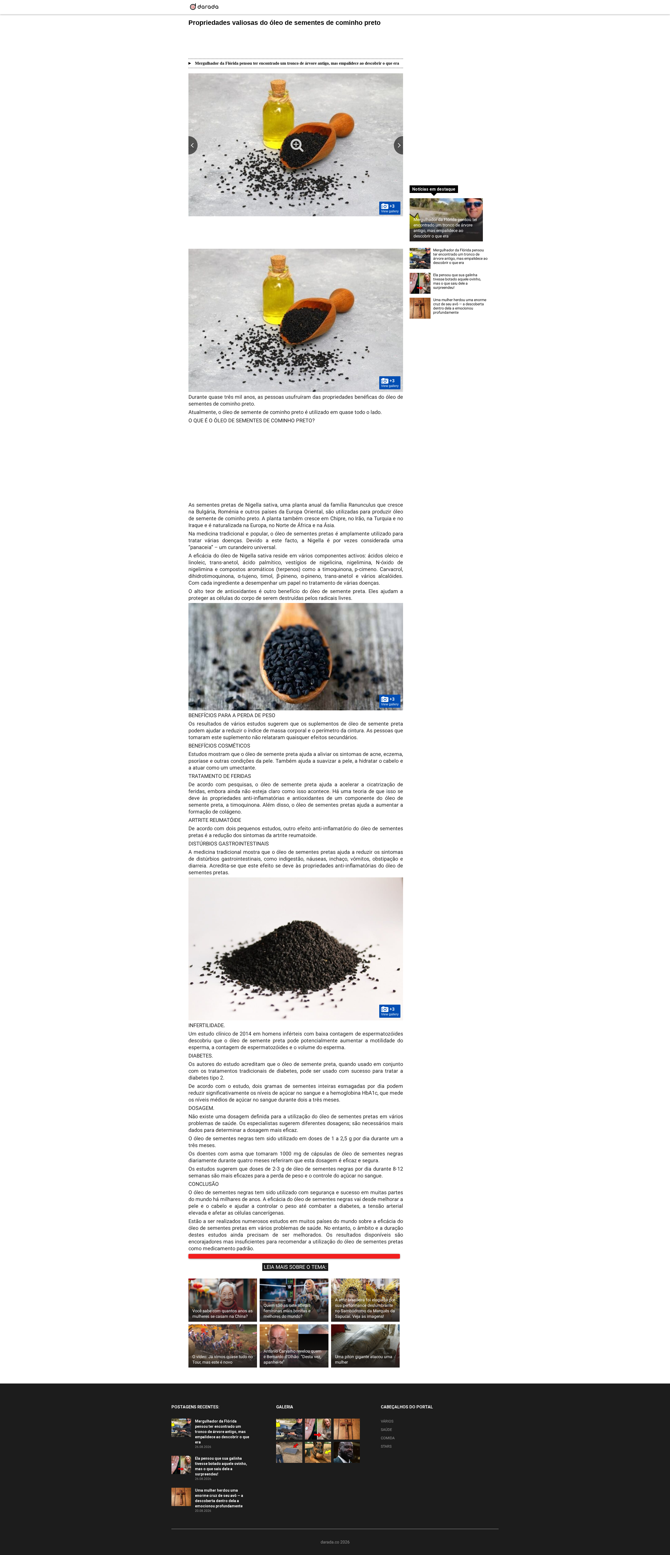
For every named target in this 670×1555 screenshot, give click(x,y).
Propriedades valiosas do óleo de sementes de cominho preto (284, 22)
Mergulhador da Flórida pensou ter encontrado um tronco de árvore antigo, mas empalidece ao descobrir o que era (297, 63)
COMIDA (388, 1443)
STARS (386, 1451)
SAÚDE (386, 1435)
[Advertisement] (295, 42)
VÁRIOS (387, 1426)
